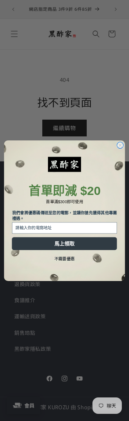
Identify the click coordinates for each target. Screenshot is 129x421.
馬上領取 (64, 243)
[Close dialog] (120, 145)
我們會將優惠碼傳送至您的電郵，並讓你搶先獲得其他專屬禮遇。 (64, 215)
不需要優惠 (64, 258)
